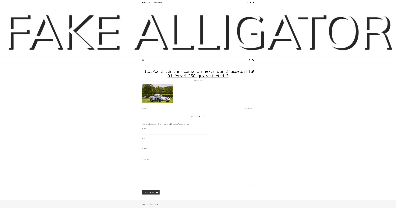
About (150, 2)
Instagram (158, 2)
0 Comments (249, 108)
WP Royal (155, 204)
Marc (146, 108)
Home (144, 2)
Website (145, 149)
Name (145, 128)
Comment (145, 159)
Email (144, 138)
